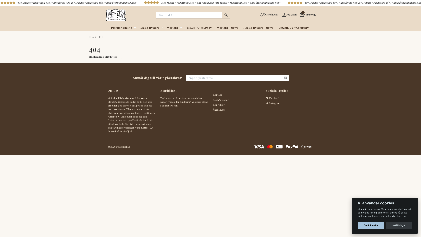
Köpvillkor (219, 104)
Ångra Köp (219, 109)
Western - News (227, 27)
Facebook (274, 98)
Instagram (274, 103)
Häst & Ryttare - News (258, 27)
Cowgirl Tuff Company (293, 27)
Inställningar (399, 225)
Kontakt (217, 94)
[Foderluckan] (115, 15)
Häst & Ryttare (149, 27)
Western (172, 27)
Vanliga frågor (221, 99)
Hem (91, 37)
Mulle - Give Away (199, 27)
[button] (135, 28)
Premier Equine (121, 27)
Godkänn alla (371, 225)
